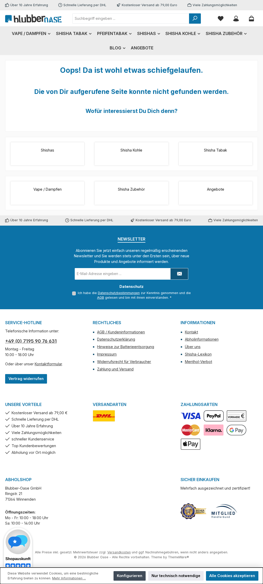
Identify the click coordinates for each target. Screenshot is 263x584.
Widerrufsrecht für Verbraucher (124, 361)
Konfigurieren (129, 575)
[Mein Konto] (236, 18)
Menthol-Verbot (198, 361)
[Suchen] (195, 18)
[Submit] (179, 274)
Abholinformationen (202, 339)
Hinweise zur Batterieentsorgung (125, 346)
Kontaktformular (48, 364)
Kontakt (191, 332)
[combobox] (130, 18)
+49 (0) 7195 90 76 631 (31, 341)
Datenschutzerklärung (116, 339)
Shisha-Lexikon (198, 354)
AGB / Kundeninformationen (121, 332)
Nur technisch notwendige (176, 575)
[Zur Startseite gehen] (33, 18)
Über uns (193, 346)
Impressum (107, 354)
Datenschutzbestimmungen (119, 293)
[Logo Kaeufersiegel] (193, 511)
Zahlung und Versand (115, 369)
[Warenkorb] (251, 18)
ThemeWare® (178, 557)
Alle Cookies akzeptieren (232, 575)
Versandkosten (119, 552)
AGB (100, 297)
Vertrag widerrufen (26, 378)
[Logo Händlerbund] (224, 511)
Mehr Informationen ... (69, 578)
